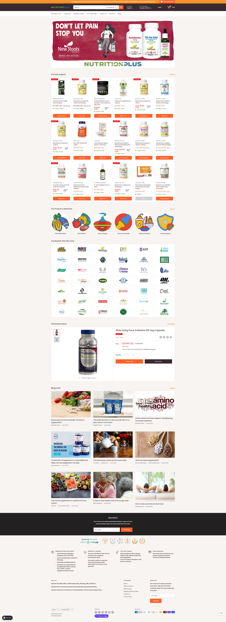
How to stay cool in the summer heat (149, 497)
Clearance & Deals (78, 13)
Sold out (144, 192)
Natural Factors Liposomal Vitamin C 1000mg (142, 137)
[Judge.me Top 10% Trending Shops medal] (142, 534)
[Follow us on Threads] (102, 606)
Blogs (119, 13)
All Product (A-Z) (56, 13)
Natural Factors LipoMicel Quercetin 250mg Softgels (163, 137)
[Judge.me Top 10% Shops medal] (135, 534)
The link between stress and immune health (110, 454)
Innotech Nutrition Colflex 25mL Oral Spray (60, 95)
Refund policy (128, 582)
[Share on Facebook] (161, 330)
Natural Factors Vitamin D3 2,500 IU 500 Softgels (81, 95)
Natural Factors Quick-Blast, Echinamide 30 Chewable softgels (143, 180)
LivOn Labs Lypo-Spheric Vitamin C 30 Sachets (101, 137)
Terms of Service (128, 579)
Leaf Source (118, 92)
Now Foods (77, 134)
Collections (67, 13)
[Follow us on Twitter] (99, 606)
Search (126, 577)
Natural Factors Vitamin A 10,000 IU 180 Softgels (163, 95)
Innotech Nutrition (58, 92)
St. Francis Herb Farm (100, 176)
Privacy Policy (128, 590)
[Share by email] (171, 330)
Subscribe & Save (168, 1)
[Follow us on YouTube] (109, 606)
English (54, 603)
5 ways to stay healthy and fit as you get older (111, 494)
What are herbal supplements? (147, 454)
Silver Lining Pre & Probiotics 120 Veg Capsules (140, 323)
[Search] (121, 7)
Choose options (61, 109)
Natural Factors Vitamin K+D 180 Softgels (122, 179)
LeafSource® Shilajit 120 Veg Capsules (122, 95)
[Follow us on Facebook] (96, 606)
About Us (112, 13)
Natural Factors (78, 92)
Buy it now (158, 355)
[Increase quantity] (133, 348)
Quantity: (118, 348)
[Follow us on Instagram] (106, 606)
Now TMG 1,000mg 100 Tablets (80, 137)
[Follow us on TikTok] (112, 606)
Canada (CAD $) (66, 603)
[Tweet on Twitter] (167, 330)
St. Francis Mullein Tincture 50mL (101, 179)
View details (171, 317)
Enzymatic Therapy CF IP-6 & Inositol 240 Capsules (61, 179)
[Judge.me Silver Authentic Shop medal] (112, 534)
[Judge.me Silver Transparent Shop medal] (120, 534)
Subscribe (127, 523)
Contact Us (103, 13)
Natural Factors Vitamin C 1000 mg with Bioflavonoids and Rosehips (122, 138)
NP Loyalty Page (92, 13)
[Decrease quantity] (124, 348)
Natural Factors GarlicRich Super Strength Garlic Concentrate (163, 180)
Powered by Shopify (56, 609)
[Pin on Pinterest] (164, 330)
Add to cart (82, 109)
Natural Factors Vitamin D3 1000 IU (142, 95)
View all (172, 68)
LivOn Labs (97, 134)
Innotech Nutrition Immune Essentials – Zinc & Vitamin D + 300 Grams (102, 96)
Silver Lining (119, 331)
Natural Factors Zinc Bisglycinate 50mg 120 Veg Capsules (81, 180)
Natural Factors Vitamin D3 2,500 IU (60, 137)
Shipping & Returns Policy (131, 585)
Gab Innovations (57, 176)
